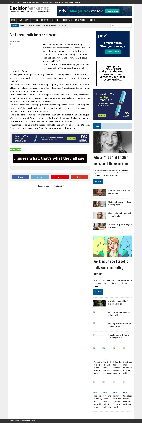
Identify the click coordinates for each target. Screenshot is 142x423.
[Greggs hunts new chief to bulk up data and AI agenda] (127, 384)
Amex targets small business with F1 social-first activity (127, 367)
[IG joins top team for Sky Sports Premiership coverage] (99, 339)
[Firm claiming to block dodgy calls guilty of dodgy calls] (107, 384)
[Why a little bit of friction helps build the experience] (112, 152)
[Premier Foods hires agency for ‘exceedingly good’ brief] (117, 384)
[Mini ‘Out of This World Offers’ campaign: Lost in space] (99, 305)
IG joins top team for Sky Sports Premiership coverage (97, 401)
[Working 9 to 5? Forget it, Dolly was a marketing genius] (112, 256)
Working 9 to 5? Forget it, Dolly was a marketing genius (110, 267)
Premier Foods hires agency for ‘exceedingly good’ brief (117, 401)
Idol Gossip (45, 20)
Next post (58, 186)
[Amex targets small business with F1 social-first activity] (99, 328)
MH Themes (32, 421)
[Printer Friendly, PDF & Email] (15, 149)
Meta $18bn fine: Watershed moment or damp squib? (117, 367)
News (20, 20)
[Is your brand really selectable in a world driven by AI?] (99, 195)
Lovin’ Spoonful (66, 20)
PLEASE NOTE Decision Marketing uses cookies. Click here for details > (62, 2)
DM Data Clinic (80, 20)
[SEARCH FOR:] (121, 25)
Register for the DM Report (31, 2)
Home (12, 2)
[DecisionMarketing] (29, 9)
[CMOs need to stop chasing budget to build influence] (99, 229)
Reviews (35, 20)
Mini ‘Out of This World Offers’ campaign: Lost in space (107, 367)
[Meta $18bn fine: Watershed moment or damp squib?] (99, 316)
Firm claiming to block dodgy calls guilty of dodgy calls (107, 401)
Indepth (55, 20)
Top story (117, 359)
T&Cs (18, 2)
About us (92, 20)
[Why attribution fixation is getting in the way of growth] (99, 217)
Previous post (43, 186)
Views (27, 20)
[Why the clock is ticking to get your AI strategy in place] (99, 206)
